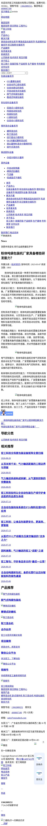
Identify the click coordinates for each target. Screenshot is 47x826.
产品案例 (10, 205)
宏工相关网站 (7, 686)
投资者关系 (11, 208)
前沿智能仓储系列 (16, 45)
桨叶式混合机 (13, 147)
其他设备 (5, 163)
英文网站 (14, 26)
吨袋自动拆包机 (14, 111)
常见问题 (23, 57)
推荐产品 (5, 692)
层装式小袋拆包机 (15, 108)
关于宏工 (10, 218)
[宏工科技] (23, 28)
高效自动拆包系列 (9, 42)
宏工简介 (5, 64)
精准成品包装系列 (26, 42)
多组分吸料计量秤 (15, 157)
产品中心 (10, 186)
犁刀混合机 (12, 134)
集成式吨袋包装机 (15, 97)
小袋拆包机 (12, 117)
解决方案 (10, 195)
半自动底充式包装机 (16, 91)
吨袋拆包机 (12, 114)
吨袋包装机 (39, 696)
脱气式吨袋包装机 (15, 94)
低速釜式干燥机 (14, 178)
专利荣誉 (41, 64)
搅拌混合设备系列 (9, 126)
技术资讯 (14, 57)
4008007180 (6, 8)
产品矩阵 (23, 64)
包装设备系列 (7, 76)
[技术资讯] (16, 264)
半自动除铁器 (13, 168)
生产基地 (32, 64)
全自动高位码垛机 (15, 88)
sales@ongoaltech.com (16, 718)
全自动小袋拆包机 (15, 120)
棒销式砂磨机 (13, 171)
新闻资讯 (10, 211)
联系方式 (5, 702)
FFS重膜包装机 (14, 81)
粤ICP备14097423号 (25, 759)
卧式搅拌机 (17, 696)
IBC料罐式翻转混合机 (17, 141)
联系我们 (10, 227)
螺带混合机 (12, 131)
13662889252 (26, 6)
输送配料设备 (7, 152)
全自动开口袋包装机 (16, 84)
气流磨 (10, 174)
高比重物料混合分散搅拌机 (19, 144)
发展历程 (14, 64)
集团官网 (5, 26)
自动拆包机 (6, 699)
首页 (8, 183)
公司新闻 (5, 57)
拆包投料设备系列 (9, 102)
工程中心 (23, 26)
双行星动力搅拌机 (15, 137)
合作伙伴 (5, 67)
